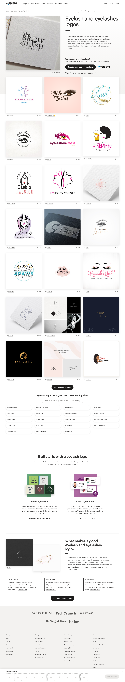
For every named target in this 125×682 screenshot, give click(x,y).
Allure (87, 291)
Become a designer (99, 638)
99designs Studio (40, 654)
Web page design (69, 644)
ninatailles (49, 379)
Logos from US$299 (84, 518)
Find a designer (47, 3)
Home (8, 11)
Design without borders (100, 644)
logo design (105, 46)
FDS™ (49, 159)
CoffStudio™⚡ (51, 115)
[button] (123, 671)
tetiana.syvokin (38, 573)
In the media (9, 648)
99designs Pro (39, 657)
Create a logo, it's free (38, 518)
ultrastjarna (57, 72)
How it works (35, 3)
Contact (8, 641)
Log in (117, 3)
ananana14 (11, 115)
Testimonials (9, 651)
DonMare (49, 291)
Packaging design (69, 651)
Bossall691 (11, 291)
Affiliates (95, 651)
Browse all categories (70, 661)
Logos (21, 11)
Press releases (10, 644)
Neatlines (10, 159)
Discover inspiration (41, 648)
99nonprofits (10, 654)
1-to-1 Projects (39, 641)
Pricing (37, 651)
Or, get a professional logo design (79, 73)
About (7, 638)
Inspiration (58, 3)
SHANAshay (89, 159)
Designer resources (99, 661)
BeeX (87, 247)
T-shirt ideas (96, 657)
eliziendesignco (51, 335)
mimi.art (10, 335)
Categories (25, 3)
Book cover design (69, 657)
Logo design (67, 638)
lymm (87, 115)
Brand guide (67, 648)
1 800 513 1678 (108, 3)
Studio (66, 3)
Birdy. (9, 567)
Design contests (40, 638)
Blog (94, 641)
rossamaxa (11, 379)
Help (94, 667)
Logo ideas (96, 654)
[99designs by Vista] (11, 3)
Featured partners (98, 664)
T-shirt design (68, 654)
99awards (96, 648)
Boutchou (88, 203)
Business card (68, 641)
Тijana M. (88, 335)
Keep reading (22, 589)
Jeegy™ (49, 247)
